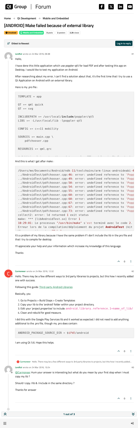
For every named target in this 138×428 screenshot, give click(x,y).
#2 (133, 271)
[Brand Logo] (28, 6)
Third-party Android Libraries (56, 287)
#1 (133, 54)
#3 (133, 367)
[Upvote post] (119, 261)
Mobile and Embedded (33, 32)
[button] (4, 423)
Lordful (18, 54)
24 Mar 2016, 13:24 (41, 367)
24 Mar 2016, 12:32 (45, 271)
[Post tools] (131, 261)
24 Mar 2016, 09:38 (41, 54)
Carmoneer (20, 271)
